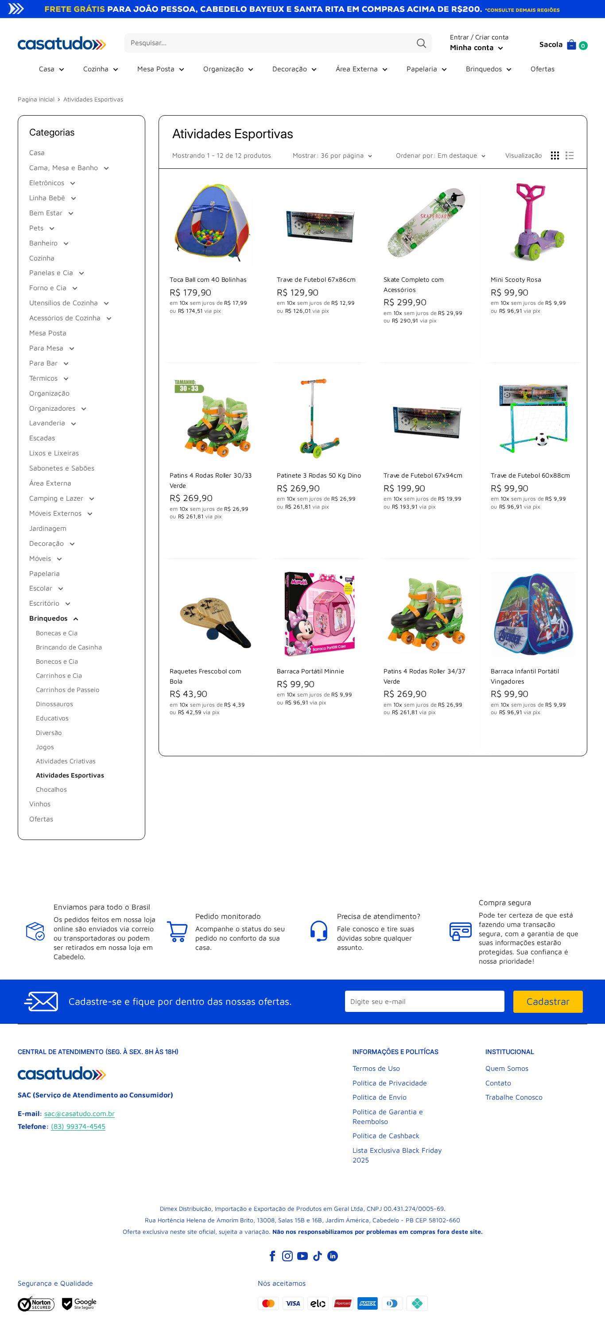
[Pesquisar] (421, 43)
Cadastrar (548, 1001)
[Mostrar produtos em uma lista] (570, 155)
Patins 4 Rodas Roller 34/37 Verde (424, 676)
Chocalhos (51, 789)
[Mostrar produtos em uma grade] (555, 155)
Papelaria (422, 69)
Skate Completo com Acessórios (414, 284)
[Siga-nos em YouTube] (302, 1255)
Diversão (49, 732)
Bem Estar (47, 213)
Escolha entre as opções (426, 343)
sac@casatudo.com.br (79, 1113)
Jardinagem (47, 528)
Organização (223, 69)
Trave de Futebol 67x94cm (423, 475)
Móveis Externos (56, 513)
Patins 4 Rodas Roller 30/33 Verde (211, 480)
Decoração (289, 69)
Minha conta (473, 47)
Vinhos (39, 804)
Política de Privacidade (390, 1083)
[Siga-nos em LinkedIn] (332, 1255)
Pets (37, 228)
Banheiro (44, 243)
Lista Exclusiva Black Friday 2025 (397, 1155)
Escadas (42, 438)
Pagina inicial (36, 99)
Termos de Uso (376, 1068)
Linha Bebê (48, 198)
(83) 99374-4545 (78, 1126)
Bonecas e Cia (57, 633)
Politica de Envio (380, 1097)
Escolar (41, 588)
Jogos (45, 747)
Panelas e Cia (52, 272)
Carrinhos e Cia (59, 675)
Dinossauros (54, 704)
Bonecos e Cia (57, 661)
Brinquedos (484, 69)
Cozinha (96, 69)
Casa (46, 69)
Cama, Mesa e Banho (64, 167)
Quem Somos (506, 1068)
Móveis (41, 558)
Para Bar (44, 363)
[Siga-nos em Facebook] (272, 1255)
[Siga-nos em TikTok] (317, 1255)
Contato (498, 1083)
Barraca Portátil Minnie (310, 671)
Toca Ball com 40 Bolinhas (208, 279)
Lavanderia (48, 423)
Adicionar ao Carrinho (212, 343)
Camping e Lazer (57, 498)
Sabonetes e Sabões (61, 468)
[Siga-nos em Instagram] (287, 1255)
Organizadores (53, 408)
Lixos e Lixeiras (54, 453)
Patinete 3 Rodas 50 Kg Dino (318, 475)
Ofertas (543, 69)
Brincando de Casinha (69, 647)
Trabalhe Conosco (514, 1097)
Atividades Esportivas (70, 775)
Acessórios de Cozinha (66, 318)
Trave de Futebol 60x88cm (529, 475)
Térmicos (44, 378)
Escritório (45, 603)
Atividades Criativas (66, 761)
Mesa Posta (156, 69)
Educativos (52, 718)
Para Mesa (47, 348)
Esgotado (319, 735)
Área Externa (357, 69)
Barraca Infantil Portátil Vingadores (524, 676)
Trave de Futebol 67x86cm (315, 279)
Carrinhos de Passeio (68, 689)
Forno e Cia (49, 288)
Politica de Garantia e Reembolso (388, 1116)
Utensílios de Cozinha (64, 303)
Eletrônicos (47, 183)
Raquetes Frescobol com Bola (205, 676)
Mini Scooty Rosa (515, 279)
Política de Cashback (386, 1136)
